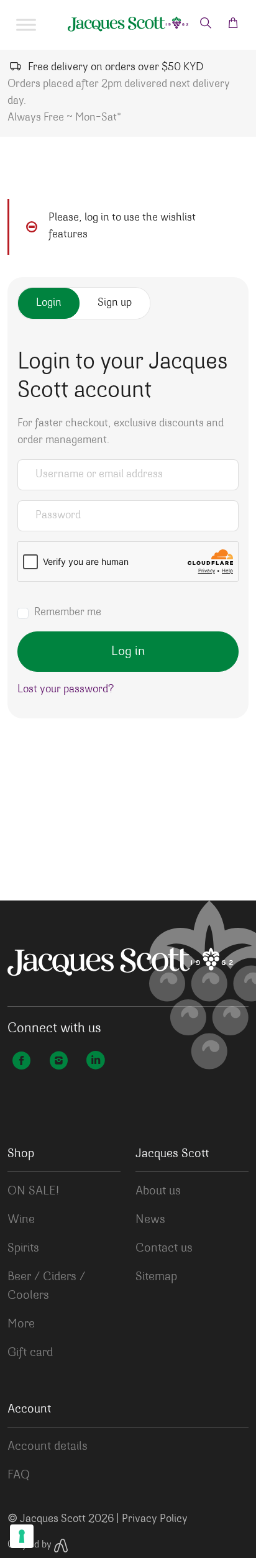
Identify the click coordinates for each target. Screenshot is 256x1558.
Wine (21, 1220)
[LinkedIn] (95, 1062)
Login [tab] (49, 303)
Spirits (23, 1248)
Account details (47, 1447)
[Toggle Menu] (26, 25)
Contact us (164, 1248)
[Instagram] (58, 1062)
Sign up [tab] (115, 303)
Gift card (30, 1353)
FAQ (18, 1475)
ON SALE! (33, 1191)
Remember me (67, 612)
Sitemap (156, 1277)
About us (158, 1191)
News (150, 1220)
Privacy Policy (155, 1519)
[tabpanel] (128, 528)
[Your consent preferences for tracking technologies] (22, 1536)
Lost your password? (65, 689)
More (21, 1324)
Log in (128, 651)
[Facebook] (21, 1062)
